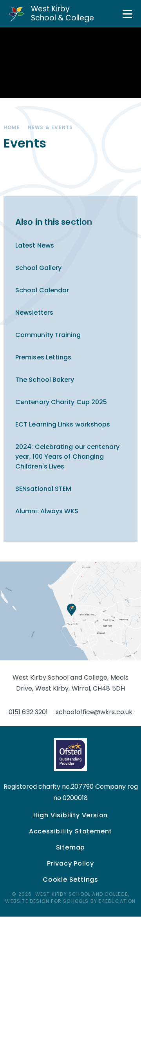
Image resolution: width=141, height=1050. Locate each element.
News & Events (50, 127)
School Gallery (38, 267)
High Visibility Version (70, 815)
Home (12, 127)
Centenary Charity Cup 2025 (61, 402)
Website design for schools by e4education (70, 901)
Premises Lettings (43, 357)
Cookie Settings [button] (70, 879)
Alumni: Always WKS (46, 511)
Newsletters (34, 312)
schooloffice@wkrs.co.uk (94, 711)
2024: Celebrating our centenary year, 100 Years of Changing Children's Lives (67, 456)
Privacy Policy (70, 863)
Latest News (34, 245)
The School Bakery (44, 379)
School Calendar (42, 290)
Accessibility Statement (70, 831)
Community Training (48, 334)
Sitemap (70, 847)
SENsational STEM (43, 488)
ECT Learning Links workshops (62, 424)
